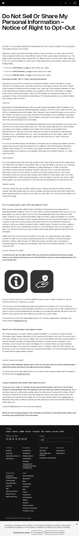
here (14, 196)
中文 (42, 431)
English (8, 431)
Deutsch (15, 431)
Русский (55, 431)
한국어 (62, 431)
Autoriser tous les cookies (54, 532)
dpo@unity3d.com (20, 321)
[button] (39, 480)
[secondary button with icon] (75, 3)
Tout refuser (37, 532)
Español (48, 431)
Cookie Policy (66, 397)
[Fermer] (77, 524)
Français (28, 431)
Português (36, 431)
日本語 (22, 431)
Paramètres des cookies (21, 532)
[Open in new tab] (19, 456)
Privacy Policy (7, 63)
